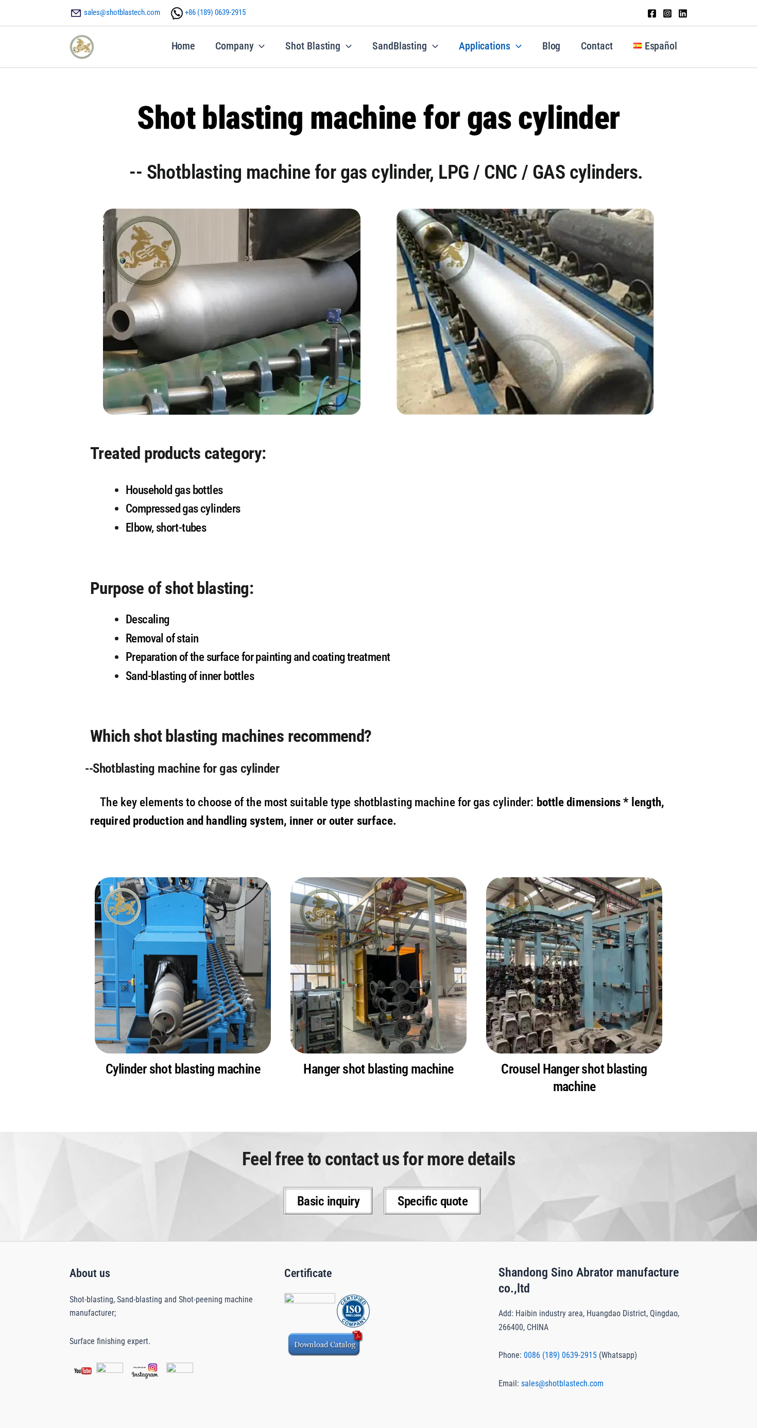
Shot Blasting (312, 45)
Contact (596, 45)
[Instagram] (667, 13)
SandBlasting (399, 45)
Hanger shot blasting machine (378, 1069)
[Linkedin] (682, 13)
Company (234, 45)
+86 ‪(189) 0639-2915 (215, 12)
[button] (259, 45)
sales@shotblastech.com (122, 12)
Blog (551, 45)
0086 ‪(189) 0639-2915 (560, 1355)
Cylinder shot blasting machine (183, 1069)
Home (183, 45)
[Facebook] (652, 13)
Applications (484, 45)
